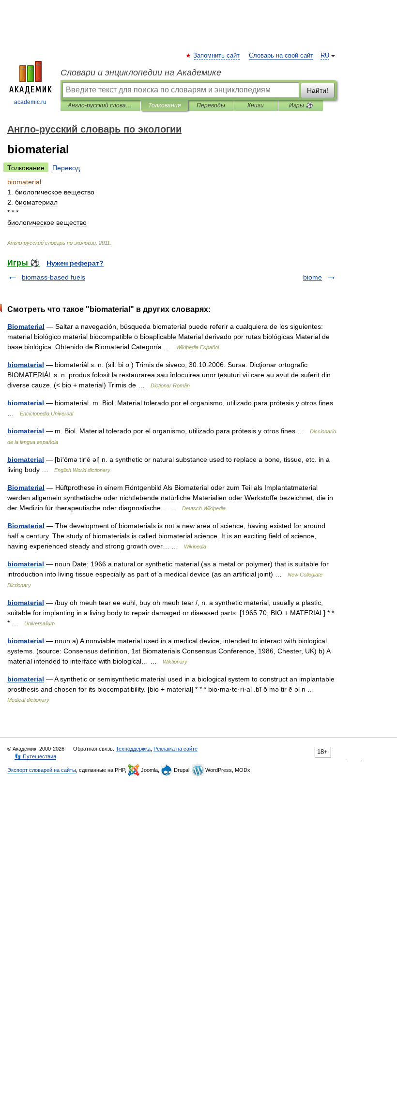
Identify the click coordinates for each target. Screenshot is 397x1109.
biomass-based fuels (53, 277)
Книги (255, 105)
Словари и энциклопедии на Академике (141, 72)
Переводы (211, 105)
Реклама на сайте (175, 749)
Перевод (66, 168)
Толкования (164, 105)
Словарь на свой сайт (281, 55)
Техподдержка (133, 749)
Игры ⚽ (301, 105)
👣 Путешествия (35, 756)
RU (325, 55)
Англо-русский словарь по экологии (100, 105)
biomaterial (25, 365)
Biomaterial (26, 326)
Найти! (317, 90)
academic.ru (30, 102)
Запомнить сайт (217, 55)
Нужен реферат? (75, 263)
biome (312, 277)
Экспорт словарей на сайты (41, 770)
